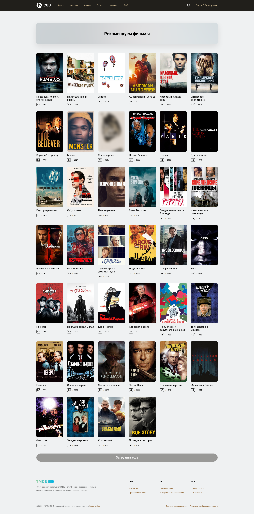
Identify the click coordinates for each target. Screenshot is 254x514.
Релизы (100, 5)
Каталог (61, 5)
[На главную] (43, 5)
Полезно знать (197, 488)
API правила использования (172, 493)
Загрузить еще (127, 457)
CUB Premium (196, 493)
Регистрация (211, 5)
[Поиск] (189, 5)
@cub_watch (94, 506)
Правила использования (176, 506)
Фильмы (74, 5)
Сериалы (87, 5)
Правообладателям (137, 493)
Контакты (133, 488)
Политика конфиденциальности (204, 506)
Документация (166, 488)
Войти (199, 5)
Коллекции (114, 5)
